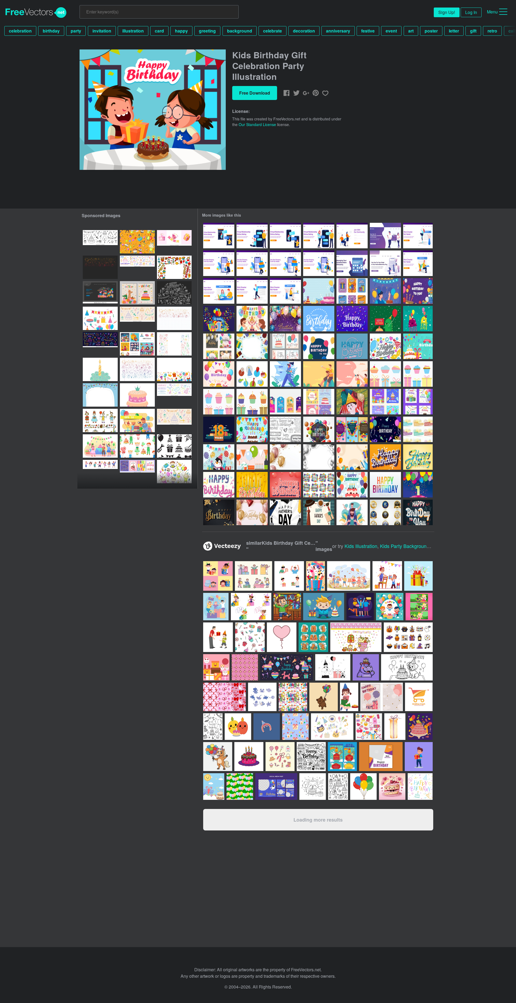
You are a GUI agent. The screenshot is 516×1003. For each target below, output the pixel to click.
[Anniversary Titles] (418, 429)
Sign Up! (446, 12)
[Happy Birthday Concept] (385, 291)
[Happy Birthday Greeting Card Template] (318, 318)
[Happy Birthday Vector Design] (385, 457)
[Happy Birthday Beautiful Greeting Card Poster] (252, 484)
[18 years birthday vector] (218, 429)
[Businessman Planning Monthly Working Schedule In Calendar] (352, 263)
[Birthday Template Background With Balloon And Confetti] (285, 457)
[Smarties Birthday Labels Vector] (318, 484)
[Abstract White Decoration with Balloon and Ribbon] (318, 457)
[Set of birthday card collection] (318, 401)
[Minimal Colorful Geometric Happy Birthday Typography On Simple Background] (385, 484)
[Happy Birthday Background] (318, 291)
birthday (51, 31)
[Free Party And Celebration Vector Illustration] (252, 457)
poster (431, 31)
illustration (133, 31)
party (76, 31)
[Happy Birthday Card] (352, 291)
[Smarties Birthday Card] (318, 429)
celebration (20, 31)
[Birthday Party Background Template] (352, 457)
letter (454, 31)
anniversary (338, 31)
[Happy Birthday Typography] (318, 346)
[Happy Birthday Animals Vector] (385, 318)
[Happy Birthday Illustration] (418, 291)
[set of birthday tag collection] (285, 401)
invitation (101, 31)
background (239, 31)
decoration (304, 31)
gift (473, 31)
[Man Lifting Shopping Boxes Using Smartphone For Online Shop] (252, 263)
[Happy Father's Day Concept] (318, 512)
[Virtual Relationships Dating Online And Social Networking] (385, 235)
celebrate (272, 31)
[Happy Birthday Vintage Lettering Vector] (352, 346)
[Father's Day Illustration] (285, 374)
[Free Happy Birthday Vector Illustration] (252, 429)
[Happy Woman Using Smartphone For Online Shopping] (318, 263)
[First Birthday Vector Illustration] (218, 318)
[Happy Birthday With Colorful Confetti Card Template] (352, 318)
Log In (471, 12)
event (391, 31)
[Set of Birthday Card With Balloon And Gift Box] (218, 346)
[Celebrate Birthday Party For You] (252, 512)
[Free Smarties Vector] (385, 346)
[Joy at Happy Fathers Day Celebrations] (352, 512)
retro (492, 31)
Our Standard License (257, 124)
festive (368, 31)
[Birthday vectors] (252, 374)
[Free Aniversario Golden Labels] (385, 512)
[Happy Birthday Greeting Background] (418, 346)
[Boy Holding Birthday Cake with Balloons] (352, 401)
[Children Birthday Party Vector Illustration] (137, 420)
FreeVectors (36, 12)
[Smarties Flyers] (352, 429)
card (159, 31)
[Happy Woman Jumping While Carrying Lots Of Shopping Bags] (218, 263)
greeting (207, 31)
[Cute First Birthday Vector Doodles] (285, 429)
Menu (492, 12)
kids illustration (361, 545)
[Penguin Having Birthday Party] (218, 457)
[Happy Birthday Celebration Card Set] (285, 346)
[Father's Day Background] (318, 374)
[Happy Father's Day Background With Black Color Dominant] (285, 512)
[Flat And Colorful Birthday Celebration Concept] (352, 484)
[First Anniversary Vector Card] (418, 484)
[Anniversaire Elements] (385, 374)
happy (181, 31)
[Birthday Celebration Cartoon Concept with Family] (252, 318)
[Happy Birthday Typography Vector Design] (418, 457)
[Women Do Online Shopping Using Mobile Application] (385, 263)
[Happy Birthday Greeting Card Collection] (385, 401)
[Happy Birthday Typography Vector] (218, 484)
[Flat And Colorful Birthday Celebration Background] (252, 346)
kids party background (404, 545)
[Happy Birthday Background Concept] (285, 318)
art (411, 31)
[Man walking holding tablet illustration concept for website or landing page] (252, 291)
